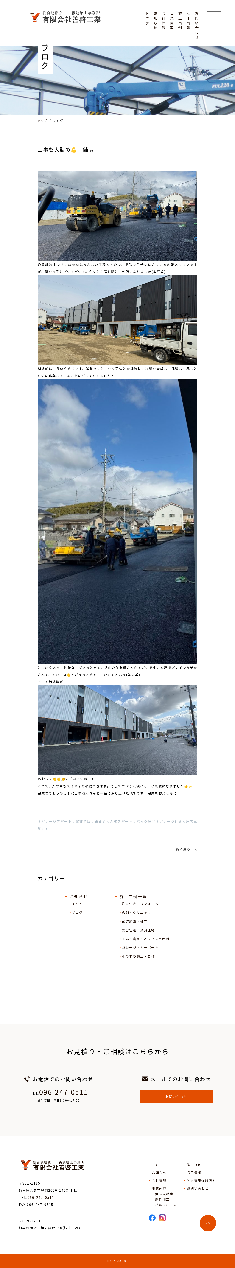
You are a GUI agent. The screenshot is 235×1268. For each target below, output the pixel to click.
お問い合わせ (176, 1096)
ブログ (77, 912)
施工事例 (194, 1164)
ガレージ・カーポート (140, 947)
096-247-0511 (63, 1092)
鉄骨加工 (162, 1199)
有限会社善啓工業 (58, 1165)
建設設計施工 (166, 1193)
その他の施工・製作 (138, 956)
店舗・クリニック (136, 912)
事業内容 (159, 1188)
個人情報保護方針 (201, 1180)
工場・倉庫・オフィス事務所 (146, 938)
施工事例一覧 (133, 896)
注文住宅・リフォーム (140, 903)
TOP (156, 1164)
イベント (79, 903)
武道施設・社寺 (135, 921)
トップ (42, 120)
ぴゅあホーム (166, 1204)
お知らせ (79, 896)
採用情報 (194, 1172)
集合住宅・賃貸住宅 (138, 930)
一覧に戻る (181, 849)
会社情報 (159, 1180)
